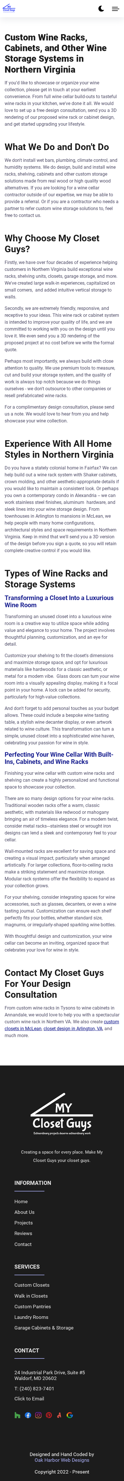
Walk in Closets (31, 1296)
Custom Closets (32, 1285)
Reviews (23, 1233)
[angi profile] (59, 1415)
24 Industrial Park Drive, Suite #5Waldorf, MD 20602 (49, 1375)
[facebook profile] (28, 1415)
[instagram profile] (38, 1415)
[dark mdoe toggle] (101, 8)
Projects (23, 1223)
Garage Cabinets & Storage (44, 1328)
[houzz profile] (17, 1415)
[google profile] (70, 1415)
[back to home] (62, 1114)
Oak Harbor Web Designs (62, 1460)
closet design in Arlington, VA (73, 1028)
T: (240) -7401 (34, 1388)
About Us (24, 1212)
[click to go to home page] (9, 8)
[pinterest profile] (49, 1415)
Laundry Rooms (31, 1317)
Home (21, 1201)
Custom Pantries (32, 1306)
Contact (23, 1244)
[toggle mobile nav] (115, 8)
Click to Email (29, 1399)
